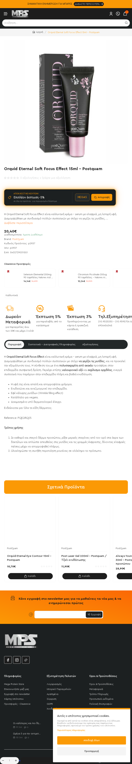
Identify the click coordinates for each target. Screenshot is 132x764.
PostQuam (18, 239)
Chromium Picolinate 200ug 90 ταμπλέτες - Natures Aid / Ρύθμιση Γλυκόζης (92, 276)
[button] (30, 576)
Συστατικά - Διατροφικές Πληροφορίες (51, 344)
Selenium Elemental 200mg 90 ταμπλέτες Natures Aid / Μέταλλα (38, 276)
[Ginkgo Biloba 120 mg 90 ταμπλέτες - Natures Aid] (122, 278)
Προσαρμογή (91, 751)
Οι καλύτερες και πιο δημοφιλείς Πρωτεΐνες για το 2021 (27, 723)
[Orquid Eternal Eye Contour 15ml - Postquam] (30, 521)
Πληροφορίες (12, 676)
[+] (16, 760)
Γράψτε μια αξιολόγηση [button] (56, 178)
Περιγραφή (14, 344)
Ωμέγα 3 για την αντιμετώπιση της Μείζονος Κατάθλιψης (27, 733)
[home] (38, 32)
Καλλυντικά (12, 295)
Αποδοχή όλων (92, 740)
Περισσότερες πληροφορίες (71, 730)
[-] (3, 760)
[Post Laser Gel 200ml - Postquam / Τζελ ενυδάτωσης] (84, 521)
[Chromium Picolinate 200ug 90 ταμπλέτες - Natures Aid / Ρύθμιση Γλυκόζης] (67, 278)
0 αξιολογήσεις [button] (29, 178)
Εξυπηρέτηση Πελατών (61, 676)
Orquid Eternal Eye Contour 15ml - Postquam (29, 558)
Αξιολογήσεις (90, 344)
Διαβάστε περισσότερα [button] (18, 223)
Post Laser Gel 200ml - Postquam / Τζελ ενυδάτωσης (84, 558)
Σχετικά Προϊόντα (66, 487)
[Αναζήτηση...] (126, 22)
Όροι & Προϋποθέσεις (103, 676)
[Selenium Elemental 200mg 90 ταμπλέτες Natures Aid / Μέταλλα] (13, 278)
